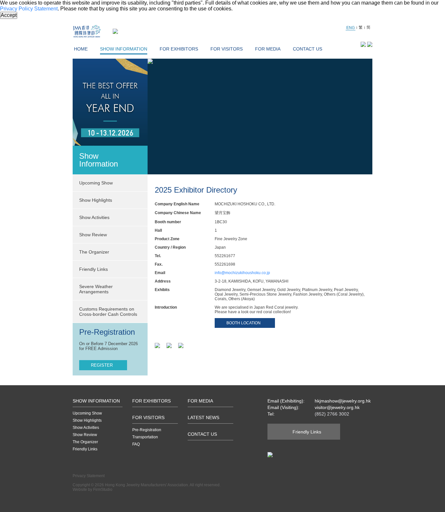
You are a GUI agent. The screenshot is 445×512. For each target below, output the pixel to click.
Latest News (203, 417)
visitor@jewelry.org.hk (337, 407)
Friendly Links (93, 269)
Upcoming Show (87, 413)
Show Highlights (87, 420)
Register (102, 365)
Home (81, 48)
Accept (9, 15)
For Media (267, 48)
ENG (350, 27)
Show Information (123, 48)
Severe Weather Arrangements (96, 289)
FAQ (136, 444)
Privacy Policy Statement (29, 8)
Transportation (145, 437)
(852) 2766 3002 (332, 414)
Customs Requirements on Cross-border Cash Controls (108, 311)
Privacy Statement (89, 476)
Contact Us (307, 48)
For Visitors (226, 48)
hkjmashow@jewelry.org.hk (343, 400)
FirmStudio (102, 489)
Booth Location (243, 323)
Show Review (93, 234)
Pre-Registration (146, 430)
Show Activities (86, 427)
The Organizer (94, 252)
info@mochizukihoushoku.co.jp (242, 273)
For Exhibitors (179, 48)
